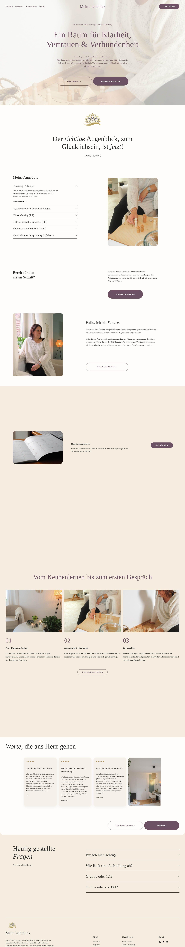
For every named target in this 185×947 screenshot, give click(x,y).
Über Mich (97, 942)
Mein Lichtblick (92, 6)
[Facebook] (163, 942)
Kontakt (42, 6)
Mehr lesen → (162, 825)
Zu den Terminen (161, 445)
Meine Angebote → (74, 81)
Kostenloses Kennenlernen (110, 81)
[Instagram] (160, 942)
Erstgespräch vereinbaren (92, 672)
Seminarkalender (31, 6)
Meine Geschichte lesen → (107, 367)
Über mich (9, 6)
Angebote (96, 944)
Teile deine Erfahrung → (125, 825)
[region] (92, 626)
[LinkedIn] (167, 942)
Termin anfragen (169, 6)
